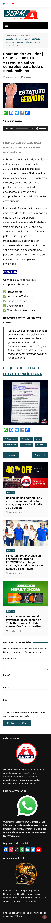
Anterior (12, 455)
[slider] (43, 128)
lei (39, 439)
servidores (11, 445)
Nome (6, 675)
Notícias (27, 77)
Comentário (9, 658)
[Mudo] (36, 128)
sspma (41, 445)
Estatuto (26, 439)
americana (11, 439)
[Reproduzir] (6, 128)
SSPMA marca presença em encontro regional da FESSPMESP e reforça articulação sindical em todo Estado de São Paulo (24, 562)
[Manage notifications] (44, 917)
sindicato (27, 445)
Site (5, 700)
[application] (25, 128)
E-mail (6, 687)
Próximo (38, 455)
